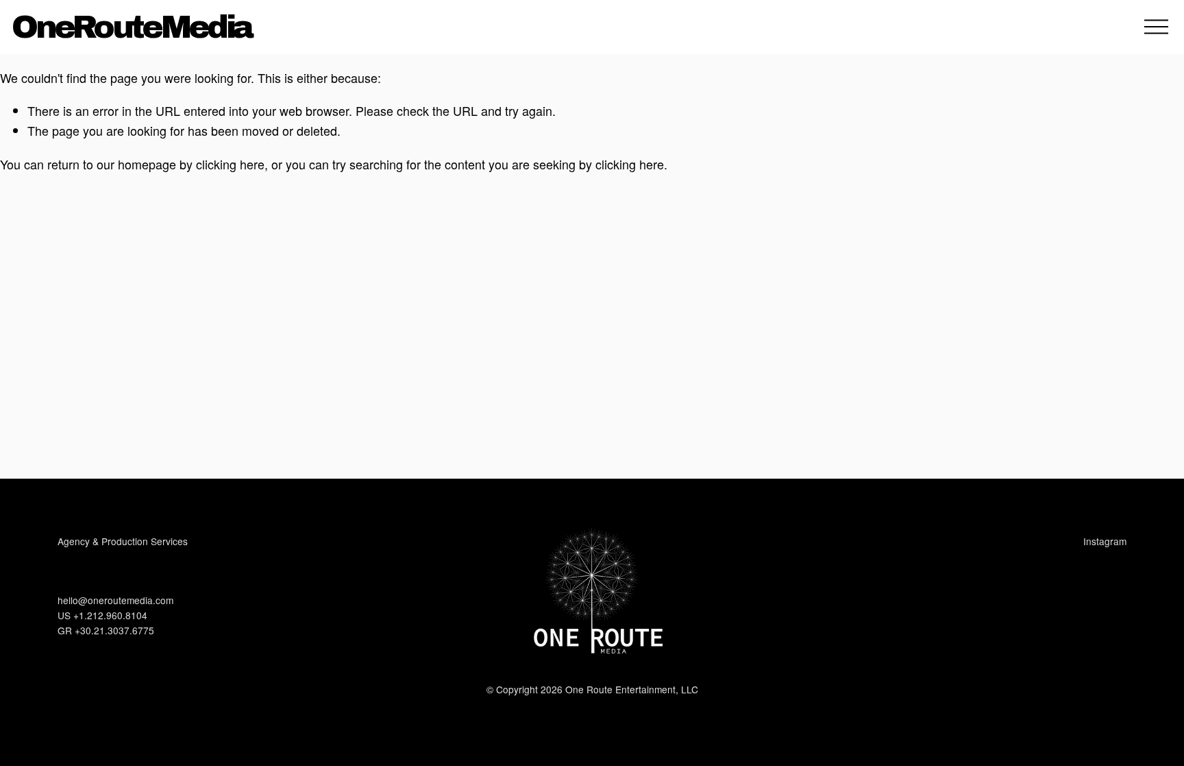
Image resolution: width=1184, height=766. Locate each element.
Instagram (1104, 541)
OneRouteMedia (131, 27)
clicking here (230, 164)
